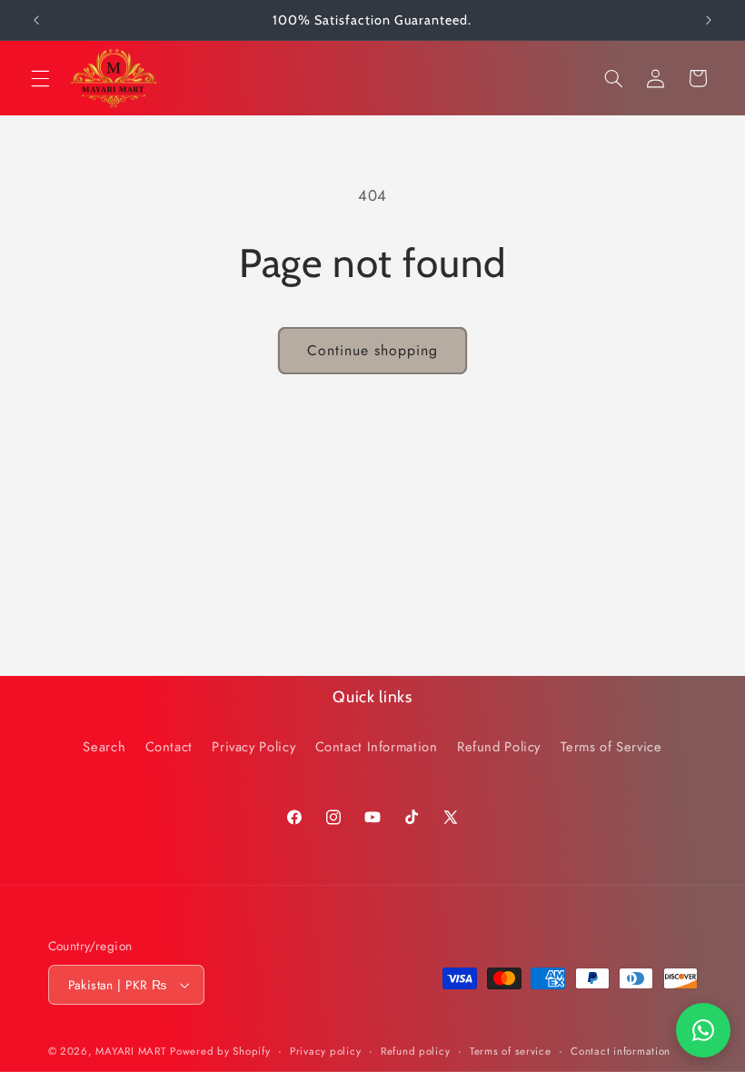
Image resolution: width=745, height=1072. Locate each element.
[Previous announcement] (36, 20)
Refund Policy (499, 747)
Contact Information (376, 747)
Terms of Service (611, 747)
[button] (40, 78)
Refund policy (416, 1051)
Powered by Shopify (220, 1051)
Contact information (620, 1051)
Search (104, 747)
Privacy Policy (253, 747)
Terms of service (510, 1051)
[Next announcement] (709, 20)
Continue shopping (373, 350)
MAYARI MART (130, 1051)
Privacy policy (325, 1051)
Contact (169, 747)
